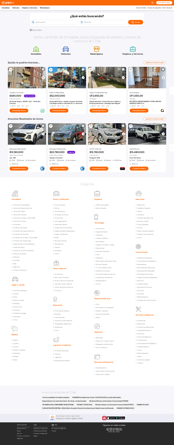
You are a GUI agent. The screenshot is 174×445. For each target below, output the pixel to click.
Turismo (140, 363)
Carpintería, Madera (144, 258)
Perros (139, 228)
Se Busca (58, 250)
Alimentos (141, 205)
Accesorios (59, 218)
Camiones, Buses (61, 224)
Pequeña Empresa (144, 330)
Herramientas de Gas (145, 274)
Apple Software (102, 232)
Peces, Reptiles (142, 224)
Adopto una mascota (145, 234)
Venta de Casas (19, 211)
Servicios (140, 290)
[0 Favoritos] (91, 69)
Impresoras (100, 248)
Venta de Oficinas (19, 215)
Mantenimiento (142, 297)
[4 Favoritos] (51, 69)
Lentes (15, 347)
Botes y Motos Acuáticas (64, 281)
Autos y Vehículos (61, 199)
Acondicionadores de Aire (105, 274)
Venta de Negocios (144, 337)
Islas (14, 264)
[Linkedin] (117, 429)
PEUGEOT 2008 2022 (84, 405)
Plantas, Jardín (18, 300)
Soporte (19, 433)
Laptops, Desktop (102, 251)
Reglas (35, 436)
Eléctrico (140, 281)
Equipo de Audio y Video (105, 245)
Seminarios (59, 327)
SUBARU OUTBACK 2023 (125, 408)
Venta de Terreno (19, 221)
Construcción (142, 252)
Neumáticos (59, 244)
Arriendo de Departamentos (23, 231)
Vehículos (16, 8)
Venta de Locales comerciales (24, 218)
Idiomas (57, 314)
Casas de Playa (18, 247)
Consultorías (142, 340)
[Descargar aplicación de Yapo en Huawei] (104, 418)
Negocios (16, 267)
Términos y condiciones (41, 428)
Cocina (15, 294)
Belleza (15, 334)
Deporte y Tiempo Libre (105, 341)
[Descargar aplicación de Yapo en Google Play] (120, 418)
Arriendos (17, 224)
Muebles (16, 303)
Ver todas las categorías (59, 428)
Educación (57, 305)
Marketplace (45, 8)
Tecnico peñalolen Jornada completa (55, 397)
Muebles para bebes (62, 361)
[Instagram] (110, 429)
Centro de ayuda (167, 8)
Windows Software (103, 271)
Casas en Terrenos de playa (23, 250)
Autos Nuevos (60, 211)
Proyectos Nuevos (20, 270)
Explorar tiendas (141, 8)
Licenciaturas (60, 317)
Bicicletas (99, 338)
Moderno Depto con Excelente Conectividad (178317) (114, 405)
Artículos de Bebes (20, 290)
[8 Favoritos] (131, 69)
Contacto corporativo (23, 436)
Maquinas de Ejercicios (104, 344)
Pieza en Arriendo (19, 254)
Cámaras (99, 235)
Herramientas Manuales (146, 271)
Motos (57, 208)
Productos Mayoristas (145, 327)
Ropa (15, 360)
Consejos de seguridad (154, 8)
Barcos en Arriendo (62, 277)
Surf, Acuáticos (101, 347)
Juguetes (58, 357)
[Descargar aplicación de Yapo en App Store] (111, 418)
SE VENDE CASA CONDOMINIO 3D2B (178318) (58, 405)
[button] (43, 77)
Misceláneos (141, 264)
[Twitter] (114, 429)
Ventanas (16, 317)
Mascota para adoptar (145, 231)
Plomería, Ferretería (144, 287)
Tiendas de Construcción (146, 300)
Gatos (139, 211)
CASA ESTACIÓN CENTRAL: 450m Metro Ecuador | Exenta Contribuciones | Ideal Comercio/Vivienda (77, 408)
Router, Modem (101, 264)
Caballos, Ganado (143, 208)
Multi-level (141, 324)
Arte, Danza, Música (62, 311)
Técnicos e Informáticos (63, 321)
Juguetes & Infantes (62, 345)
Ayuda (19, 431)
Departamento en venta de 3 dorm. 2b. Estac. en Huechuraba (64, 401)
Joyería (16, 343)
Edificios (16, 257)
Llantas (57, 247)
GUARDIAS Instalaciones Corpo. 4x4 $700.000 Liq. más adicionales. (96, 397)
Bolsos (15, 340)
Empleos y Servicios (29, 8)
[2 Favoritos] (131, 126)
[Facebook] (107, 429)
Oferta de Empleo (102, 205)
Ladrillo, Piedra (142, 284)
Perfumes (16, 353)
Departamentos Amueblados (24, 244)
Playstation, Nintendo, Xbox (106, 261)
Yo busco (58, 290)
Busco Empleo (101, 208)
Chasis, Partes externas (63, 228)
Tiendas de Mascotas (145, 218)
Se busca (16, 310)
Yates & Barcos (59, 268)
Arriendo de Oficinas (20, 234)
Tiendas (54, 431)
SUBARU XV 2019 (143, 405)
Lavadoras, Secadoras (104, 277)
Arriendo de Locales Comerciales (25, 237)
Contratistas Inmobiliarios (146, 261)
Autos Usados (60, 205)
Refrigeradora (101, 281)
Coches (57, 354)
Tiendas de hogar (19, 313)
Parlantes (99, 258)
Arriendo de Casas (20, 228)
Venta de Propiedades (21, 205)
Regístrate (20, 438)
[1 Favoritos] (91, 126)
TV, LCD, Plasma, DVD (103, 268)
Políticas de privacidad (40, 431)
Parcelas (16, 260)
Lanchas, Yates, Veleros (63, 284)
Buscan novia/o (143, 221)
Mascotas (140, 199)
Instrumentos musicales (104, 307)
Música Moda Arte (102, 298)
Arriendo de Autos (61, 215)
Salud (139, 356)
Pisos (15, 297)
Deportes (98, 332)
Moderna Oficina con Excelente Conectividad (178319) (108, 401)
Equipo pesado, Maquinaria (65, 231)
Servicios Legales (143, 360)
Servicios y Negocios (145, 315)
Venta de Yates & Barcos (64, 287)
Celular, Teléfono (102, 238)
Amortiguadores (61, 221)
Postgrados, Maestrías (63, 324)
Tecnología (99, 223)
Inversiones (141, 321)
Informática (100, 242)
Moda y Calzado (19, 350)
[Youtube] (120, 429)
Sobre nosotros (21, 428)
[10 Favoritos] (10, 69)
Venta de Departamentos (22, 208)
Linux (98, 255)
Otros (15, 320)
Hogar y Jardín (18, 285)
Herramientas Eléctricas (146, 268)
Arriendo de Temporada (22, 241)
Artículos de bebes (62, 351)
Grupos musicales (102, 314)
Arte (97, 304)
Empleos (98, 199)
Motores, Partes (61, 241)
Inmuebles (6, 8)
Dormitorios (17, 307)
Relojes (15, 356)
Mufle (57, 237)
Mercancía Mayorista (103, 362)
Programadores (143, 347)
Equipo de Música (61, 234)
